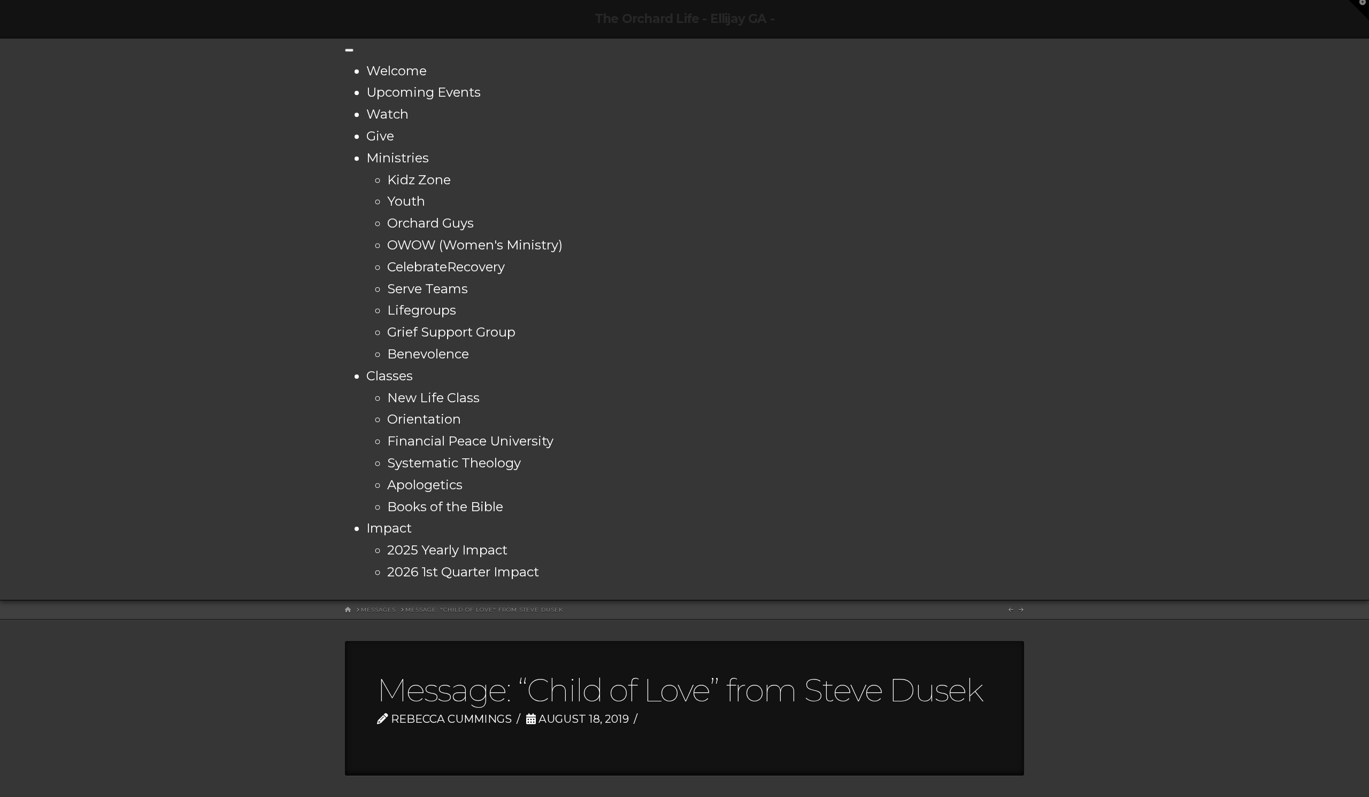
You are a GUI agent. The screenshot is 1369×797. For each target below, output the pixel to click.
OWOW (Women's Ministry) (475, 245)
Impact (389, 528)
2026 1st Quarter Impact (463, 572)
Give (380, 136)
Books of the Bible (445, 506)
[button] (1359, 10)
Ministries (397, 158)
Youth (406, 201)
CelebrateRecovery (446, 267)
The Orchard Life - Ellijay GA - (684, 19)
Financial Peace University (470, 441)
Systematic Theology (454, 463)
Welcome (396, 71)
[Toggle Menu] (349, 50)
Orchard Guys (430, 223)
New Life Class (433, 397)
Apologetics (425, 485)
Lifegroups (421, 310)
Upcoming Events (423, 92)
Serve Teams (427, 288)
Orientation (424, 419)
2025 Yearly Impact (447, 550)
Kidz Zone (419, 179)
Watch (387, 114)
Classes (389, 376)
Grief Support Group (451, 332)
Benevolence (428, 354)
